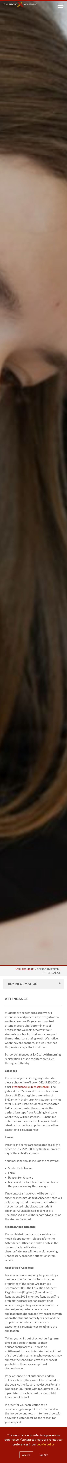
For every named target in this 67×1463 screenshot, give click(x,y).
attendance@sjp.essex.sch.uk (30, 1086)
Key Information (47, 969)
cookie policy (46, 1444)
